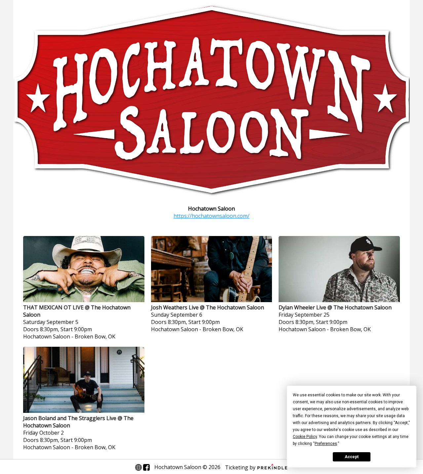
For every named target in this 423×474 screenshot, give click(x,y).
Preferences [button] (326, 443)
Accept (352, 456)
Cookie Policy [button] (305, 436)
